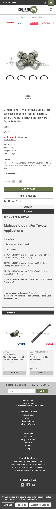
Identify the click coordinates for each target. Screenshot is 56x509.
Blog (28, 449)
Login (24, 421)
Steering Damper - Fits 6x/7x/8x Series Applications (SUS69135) (40, 358)
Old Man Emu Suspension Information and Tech (28, 470)
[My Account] (45, 2)
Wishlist (28, 418)
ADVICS (6, 352)
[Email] (9, 201)
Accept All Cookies (40, 504)
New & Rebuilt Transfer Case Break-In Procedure (28, 464)
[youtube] (33, 485)
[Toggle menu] (4, 10)
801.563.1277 (10, 2)
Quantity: (7, 182)
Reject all (21, 504)
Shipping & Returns (28, 424)
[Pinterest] (21, 201)
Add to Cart (14, 373)
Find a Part (28, 437)
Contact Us (28, 443)
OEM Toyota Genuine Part (39, 352)
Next (52, 313)
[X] (17, 201)
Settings (8, 504)
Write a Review (10, 140)
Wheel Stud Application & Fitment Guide (28, 461)
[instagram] (22, 485)
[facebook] (28, 485)
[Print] (13, 201)
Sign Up (31, 421)
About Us (28, 446)
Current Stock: (10, 174)
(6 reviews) (22, 137)
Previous (48, 313)
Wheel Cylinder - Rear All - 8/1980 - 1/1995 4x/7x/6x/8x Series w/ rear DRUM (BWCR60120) (14, 358)
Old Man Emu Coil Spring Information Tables (28, 467)
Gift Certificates (28, 415)
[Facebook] (5, 201)
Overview (28, 207)
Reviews (28, 211)
